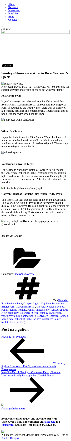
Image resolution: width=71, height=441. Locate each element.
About (11, 4)
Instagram (7, 424)
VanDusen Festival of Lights (16, 318)
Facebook (49, 421)
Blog (11, 16)
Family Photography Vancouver (44, 309)
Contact (12, 19)
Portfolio (13, 13)
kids (65, 309)
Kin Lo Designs (10, 438)
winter (37, 318)
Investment (14, 10)
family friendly (18, 309)
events (60, 306)
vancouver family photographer (18, 315)
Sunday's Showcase (23, 273)
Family (5, 309)
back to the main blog (13, 322)
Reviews (13, 7)
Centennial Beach (25, 306)
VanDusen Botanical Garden (52, 315)
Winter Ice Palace (51, 318)
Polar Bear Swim (29, 312)
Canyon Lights (31, 303)
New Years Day (9, 312)
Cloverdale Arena (46, 306)
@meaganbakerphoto (13, 408)
